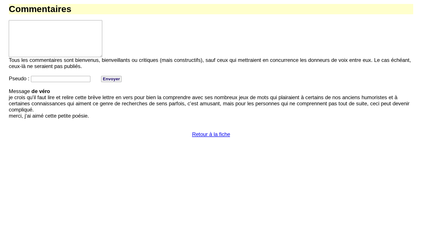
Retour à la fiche (211, 134)
